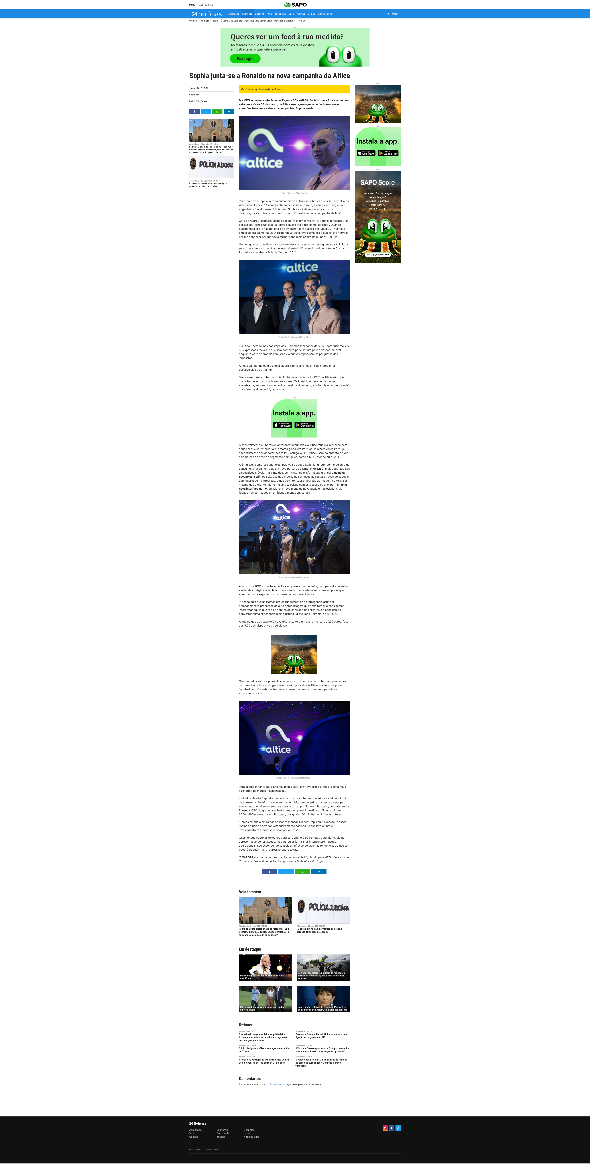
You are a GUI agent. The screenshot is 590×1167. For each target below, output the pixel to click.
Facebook (275, 1084)
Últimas (245, 1024)
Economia (194, 94)
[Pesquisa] (388, 13)
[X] (398, 1128)
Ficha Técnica (195, 1149)
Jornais (209, 5)
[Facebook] (391, 1128)
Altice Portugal (201, 101)
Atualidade (194, 144)
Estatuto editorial (213, 1149)
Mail (201, 5)
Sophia (192, 101)
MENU (192, 5)
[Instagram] (385, 1128)
